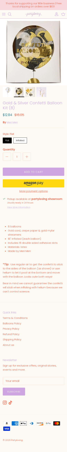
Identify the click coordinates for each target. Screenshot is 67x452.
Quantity (9, 149)
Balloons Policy (12, 323)
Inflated (20, 140)
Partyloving (17, 440)
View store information (18, 207)
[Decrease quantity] (7, 157)
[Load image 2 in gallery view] (33, 52)
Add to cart (33, 172)
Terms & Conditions (15, 318)
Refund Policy (11, 334)
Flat (7, 140)
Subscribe (14, 391)
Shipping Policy (12, 339)
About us (8, 345)
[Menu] (4, 14)
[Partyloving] (33, 14)
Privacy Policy (11, 328)
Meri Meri (12, 122)
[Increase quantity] (27, 157)
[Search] (11, 14)
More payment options (33, 191)
